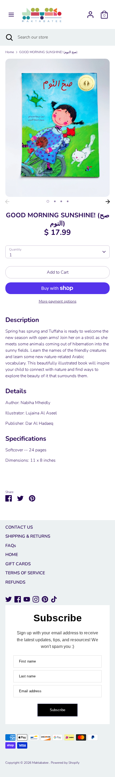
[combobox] (57, 251)
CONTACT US (19, 527)
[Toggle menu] (11, 14)
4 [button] (67, 201)
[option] (57, 128)
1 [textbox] (10, 255)
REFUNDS (15, 582)
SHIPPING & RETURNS (27, 536)
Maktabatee (40, 763)
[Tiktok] (54, 599)
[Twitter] (8, 599)
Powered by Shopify (65, 763)
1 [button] (48, 201)
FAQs (10, 546)
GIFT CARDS (18, 564)
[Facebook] (17, 599)
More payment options (57, 301)
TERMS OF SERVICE (25, 573)
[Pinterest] (45, 599)
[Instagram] (36, 599)
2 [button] (55, 201)
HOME (11, 555)
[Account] (90, 12)
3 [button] (61, 201)
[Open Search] (9, 37)
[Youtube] (27, 599)
